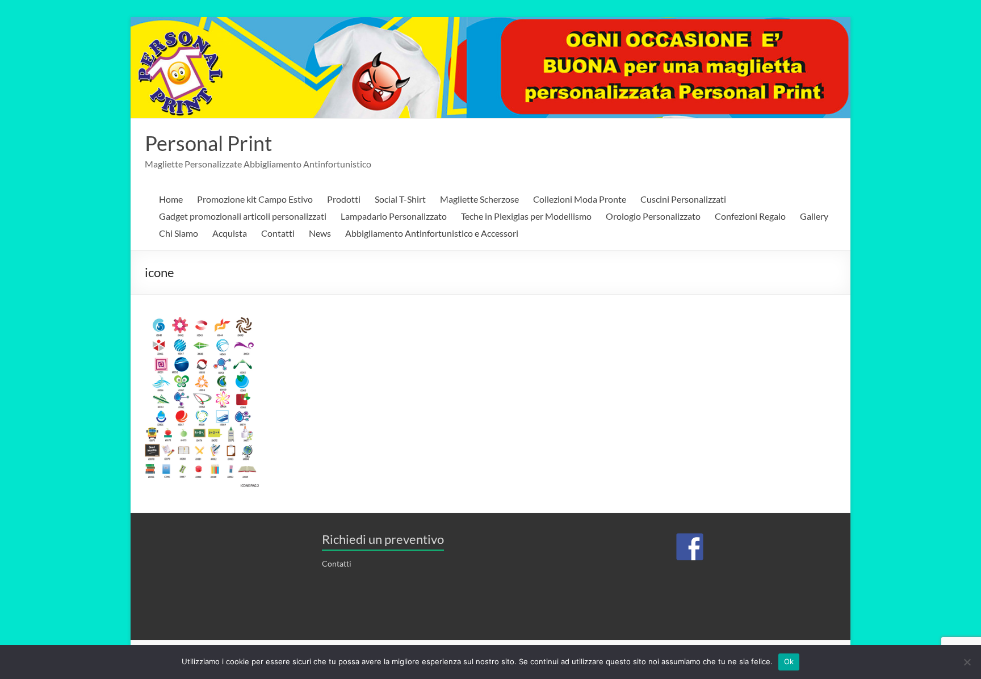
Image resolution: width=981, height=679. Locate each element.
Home (171, 199)
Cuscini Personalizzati (683, 199)
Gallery (814, 216)
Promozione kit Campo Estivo (255, 199)
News (320, 233)
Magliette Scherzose (479, 199)
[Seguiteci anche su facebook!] (689, 546)
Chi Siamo (178, 233)
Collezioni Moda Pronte (579, 199)
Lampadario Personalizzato (394, 216)
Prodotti (343, 199)
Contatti (278, 233)
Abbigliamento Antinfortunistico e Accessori (431, 233)
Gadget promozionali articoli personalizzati (242, 216)
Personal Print (208, 143)
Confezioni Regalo (750, 216)
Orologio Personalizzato (653, 216)
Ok (789, 661)
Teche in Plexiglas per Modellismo (526, 216)
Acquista (229, 233)
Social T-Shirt (400, 199)
